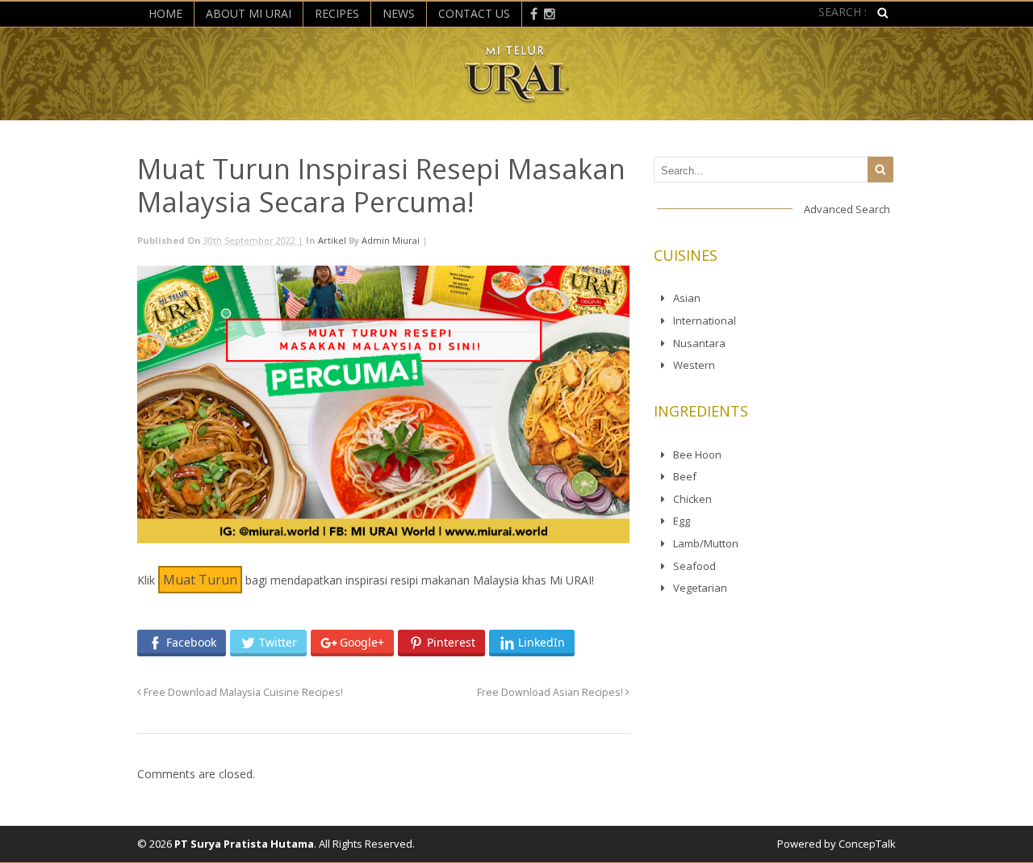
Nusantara (699, 343)
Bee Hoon (697, 454)
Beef (684, 476)
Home (165, 13)
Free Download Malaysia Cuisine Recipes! (242, 692)
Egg (681, 520)
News (399, 13)
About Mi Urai (248, 13)
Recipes (337, 13)
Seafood (694, 566)
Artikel (332, 240)
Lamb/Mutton (705, 543)
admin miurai (391, 240)
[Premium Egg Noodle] (517, 96)
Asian (687, 298)
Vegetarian (700, 587)
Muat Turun (200, 580)
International (704, 320)
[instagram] (549, 12)
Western (694, 365)
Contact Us (474, 13)
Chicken (692, 499)
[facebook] (533, 12)
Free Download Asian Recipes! (551, 692)
